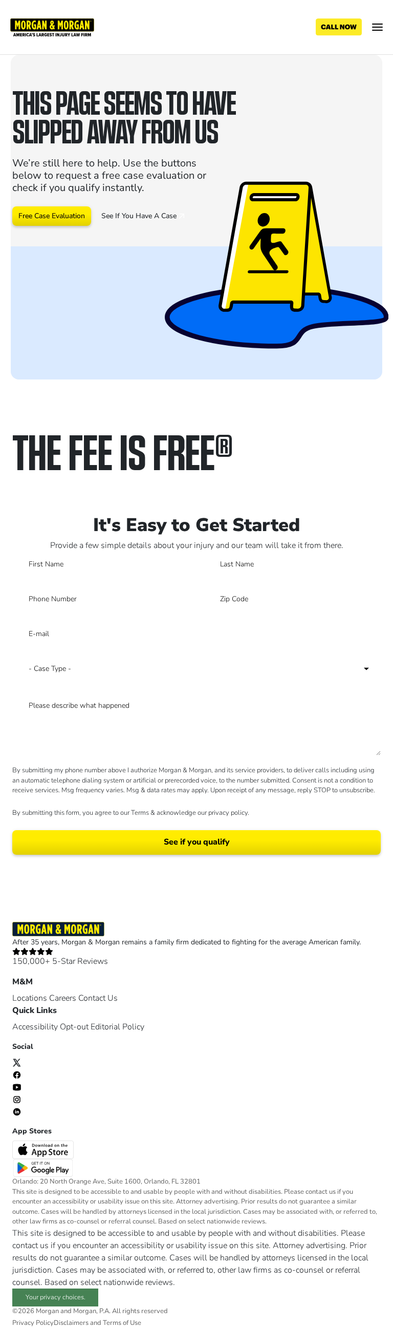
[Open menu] (377, 27)
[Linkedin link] (16, 1111)
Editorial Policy (117, 1026)
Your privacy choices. (55, 1297)
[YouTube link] (16, 1086)
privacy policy (228, 812)
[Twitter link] (16, 1062)
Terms (140, 812)
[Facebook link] (16, 1074)
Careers (62, 998)
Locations (29, 998)
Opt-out (74, 1026)
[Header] (52, 26)
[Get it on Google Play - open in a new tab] (44, 1167)
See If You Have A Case (140, 216)
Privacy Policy (33, 1322)
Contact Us (98, 998)
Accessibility (35, 1026)
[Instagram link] (16, 1099)
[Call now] (339, 27)
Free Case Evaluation (51, 216)
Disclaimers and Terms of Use (97, 1322)
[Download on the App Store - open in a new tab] (44, 1149)
